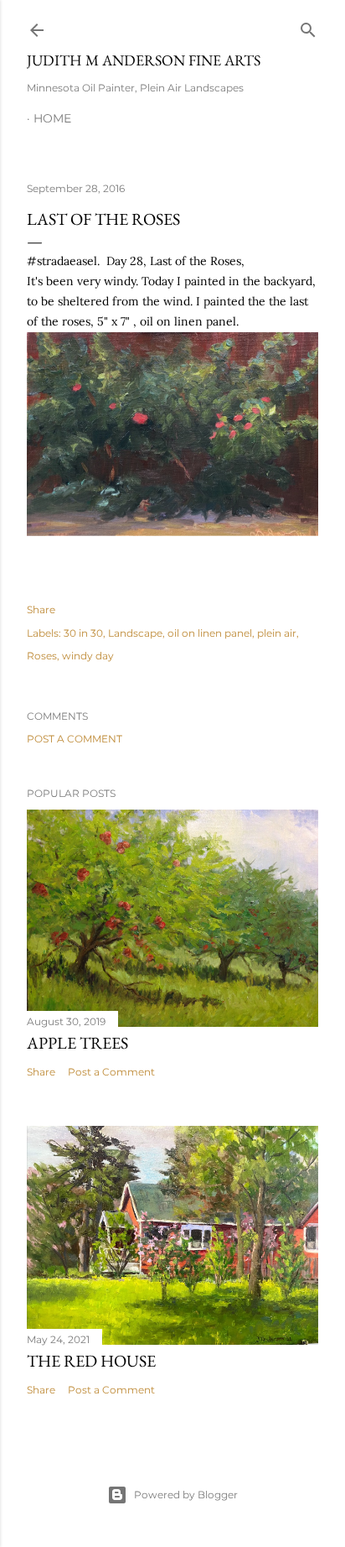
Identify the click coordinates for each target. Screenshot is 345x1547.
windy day (88, 655)
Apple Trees (77, 1043)
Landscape (135, 633)
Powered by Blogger (186, 1494)
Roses (42, 655)
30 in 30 (83, 633)
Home (52, 118)
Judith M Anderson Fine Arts (143, 60)
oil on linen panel (209, 633)
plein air (276, 633)
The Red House (91, 1361)
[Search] (308, 26)
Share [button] (41, 609)
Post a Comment (74, 738)
